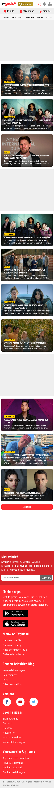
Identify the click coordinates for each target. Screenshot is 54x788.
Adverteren (9, 733)
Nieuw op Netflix (12, 640)
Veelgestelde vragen (14, 670)
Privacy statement (13, 763)
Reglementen (10, 675)
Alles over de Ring (12, 684)
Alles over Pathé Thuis (15, 650)
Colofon (7, 728)
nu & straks (17, 17)
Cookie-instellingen (14, 772)
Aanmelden (46, 578)
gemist (40, 17)
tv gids (6, 17)
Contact (7, 723)
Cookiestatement (12, 767)
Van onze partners (13, 737)
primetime (30, 17)
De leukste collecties (14, 654)
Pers (5, 680)
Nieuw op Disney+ (13, 645)
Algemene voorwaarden (16, 758)
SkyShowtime (10, 718)
